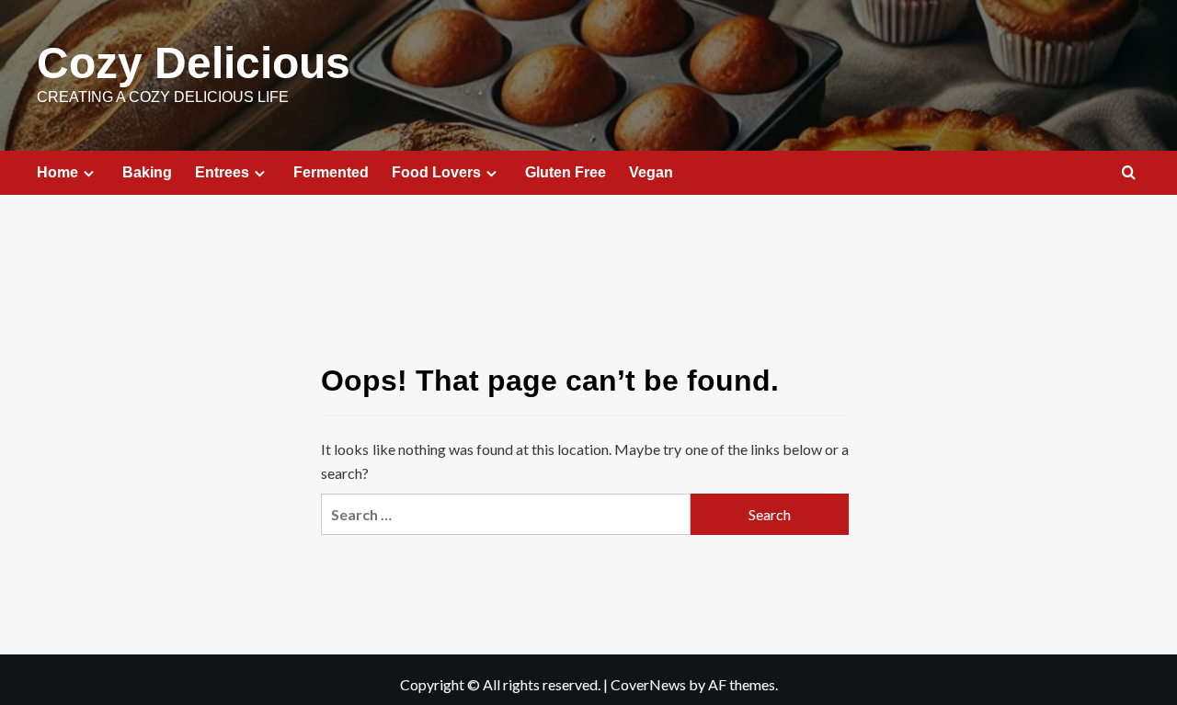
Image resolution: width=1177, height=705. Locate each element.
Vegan (651, 172)
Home (57, 172)
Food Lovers (436, 172)
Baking (147, 172)
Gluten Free (565, 172)
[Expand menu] (88, 173)
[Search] (1128, 173)
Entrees (222, 172)
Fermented (331, 172)
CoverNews (648, 684)
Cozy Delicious (193, 63)
